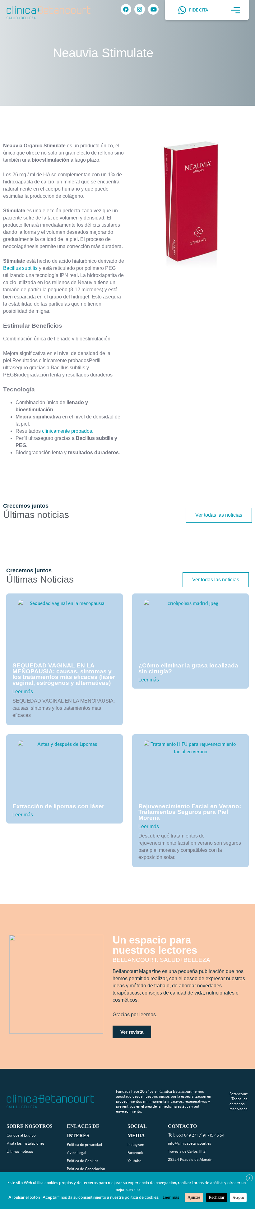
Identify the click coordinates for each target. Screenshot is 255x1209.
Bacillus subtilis (20, 268)
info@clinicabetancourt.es (189, 1143)
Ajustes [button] (194, 1197)
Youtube (134, 1160)
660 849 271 (187, 1135)
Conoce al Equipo (21, 1135)
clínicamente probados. (67, 431)
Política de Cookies (82, 1160)
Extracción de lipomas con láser (58, 806)
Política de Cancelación (86, 1168)
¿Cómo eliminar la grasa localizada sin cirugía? (188, 668)
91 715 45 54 (214, 1135)
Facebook (135, 1152)
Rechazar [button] (217, 1197)
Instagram (136, 1144)
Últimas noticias (20, 1151)
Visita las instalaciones (25, 1143)
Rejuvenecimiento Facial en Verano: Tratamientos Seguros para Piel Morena (189, 812)
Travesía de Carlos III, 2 (187, 1151)
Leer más (22, 691)
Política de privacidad (84, 1144)
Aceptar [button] (238, 1197)
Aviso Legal (76, 1152)
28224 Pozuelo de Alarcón (190, 1159)
